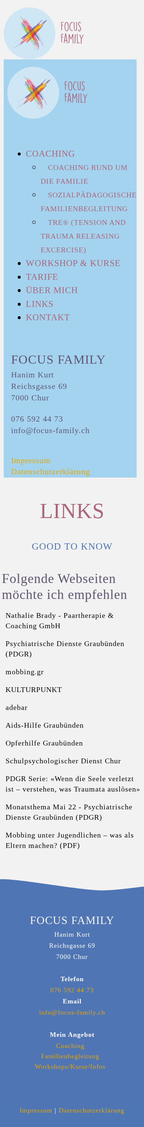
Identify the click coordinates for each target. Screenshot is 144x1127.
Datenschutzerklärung (91, 1110)
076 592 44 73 (72, 990)
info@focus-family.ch (72, 1012)
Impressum (36, 1110)
